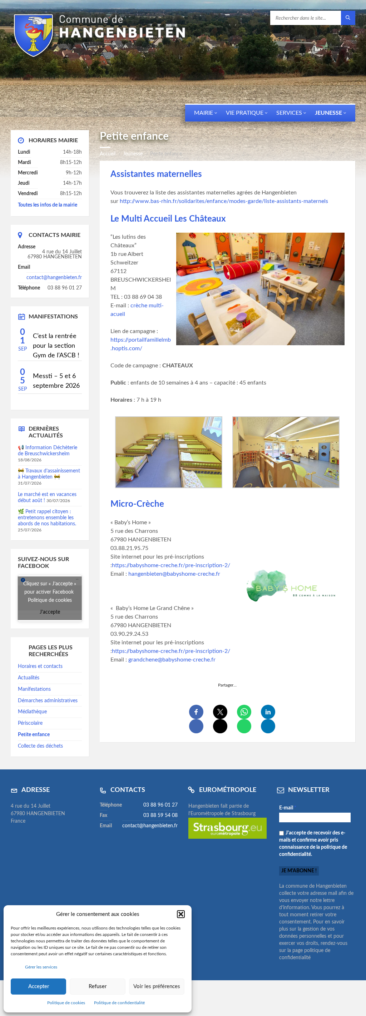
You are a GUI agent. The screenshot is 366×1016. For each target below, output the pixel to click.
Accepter (38, 986)
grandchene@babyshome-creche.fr (172, 660)
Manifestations (34, 689)
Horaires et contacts (40, 666)
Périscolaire (30, 723)
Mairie (203, 113)
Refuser (98, 986)
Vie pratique (244, 113)
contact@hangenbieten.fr (54, 277)
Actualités (28, 677)
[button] (180, 914)
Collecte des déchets (40, 746)
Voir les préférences (156, 986)
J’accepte (50, 612)
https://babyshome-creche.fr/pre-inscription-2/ (171, 565)
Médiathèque (32, 711)
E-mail (287, 808)
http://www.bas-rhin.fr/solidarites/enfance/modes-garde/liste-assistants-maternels (224, 201)
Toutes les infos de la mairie (47, 205)
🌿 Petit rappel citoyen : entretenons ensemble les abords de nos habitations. (47, 517)
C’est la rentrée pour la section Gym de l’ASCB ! (56, 346)
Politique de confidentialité (119, 1003)
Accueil (107, 154)
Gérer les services (41, 967)
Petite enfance (34, 734)
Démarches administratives (48, 700)
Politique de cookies (66, 1003)
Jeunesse (328, 113)
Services (289, 113)
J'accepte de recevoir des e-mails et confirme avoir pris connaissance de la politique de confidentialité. (313, 844)
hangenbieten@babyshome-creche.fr (174, 574)
